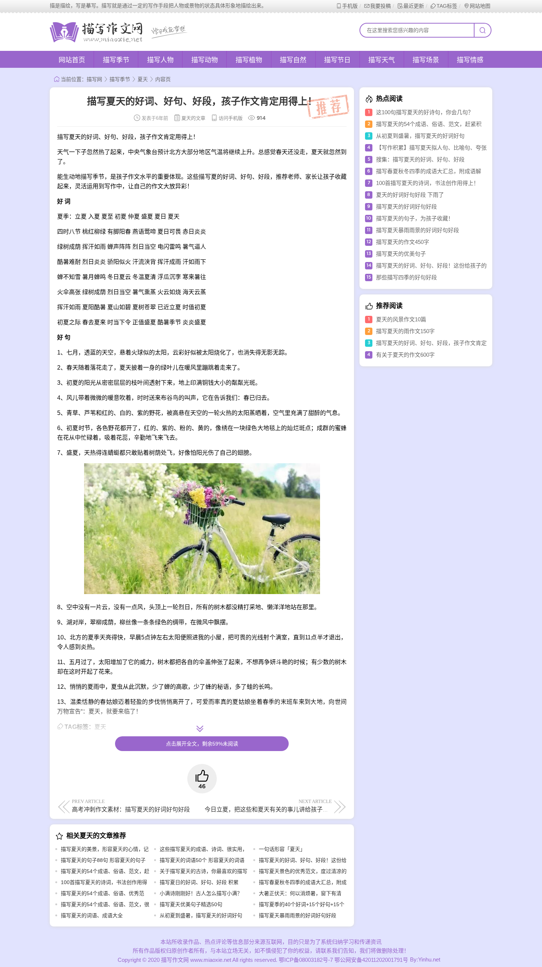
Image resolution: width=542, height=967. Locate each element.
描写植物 (249, 60)
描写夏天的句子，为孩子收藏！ (415, 218)
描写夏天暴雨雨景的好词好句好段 (297, 915)
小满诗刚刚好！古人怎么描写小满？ (201, 893)
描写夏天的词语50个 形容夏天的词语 (202, 860)
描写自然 (293, 60)
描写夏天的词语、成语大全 (92, 915)
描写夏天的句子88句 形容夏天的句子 (103, 860)
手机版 (350, 6)
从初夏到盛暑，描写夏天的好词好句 (201, 915)
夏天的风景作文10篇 (401, 319)
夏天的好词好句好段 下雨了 (410, 195)
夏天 (143, 79)
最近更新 (413, 6)
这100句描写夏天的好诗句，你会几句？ (424, 112)
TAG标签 (447, 6)
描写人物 (160, 60)
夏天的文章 (193, 118)
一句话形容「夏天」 (282, 849)
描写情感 (470, 60)
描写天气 (381, 60)
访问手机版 (231, 118)
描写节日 (337, 60)
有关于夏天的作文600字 (405, 355)
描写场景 (426, 60)
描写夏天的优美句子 (401, 254)
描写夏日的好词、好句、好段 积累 (199, 882)
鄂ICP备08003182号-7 (306, 960)
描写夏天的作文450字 (402, 242)
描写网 (94, 79)
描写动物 (204, 60)
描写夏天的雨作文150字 (405, 331)
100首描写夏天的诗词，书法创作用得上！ (427, 183)
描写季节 (116, 60)
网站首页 (72, 60)
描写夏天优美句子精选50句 (191, 904)
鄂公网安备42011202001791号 (371, 960)
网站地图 (480, 6)
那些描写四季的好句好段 (406, 277)
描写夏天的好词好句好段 (406, 206)
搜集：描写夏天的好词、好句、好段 (420, 159)
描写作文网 (175, 960)
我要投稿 (380, 6)
